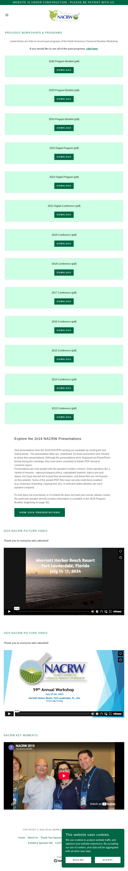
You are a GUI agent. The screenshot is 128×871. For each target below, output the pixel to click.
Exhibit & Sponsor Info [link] (40, 843)
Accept (108, 860)
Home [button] (21, 837)
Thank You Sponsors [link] (52, 837)
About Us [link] (33, 837)
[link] (64, 15)
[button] (13, 15)
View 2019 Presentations (39, 512)
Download (64, 70)
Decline (78, 860)
